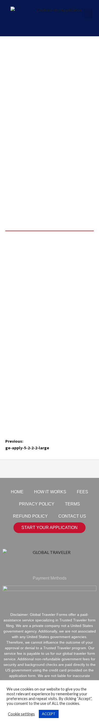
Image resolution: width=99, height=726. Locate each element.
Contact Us (72, 516)
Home (17, 492)
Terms (72, 504)
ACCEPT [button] (48, 714)
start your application (49, 527)
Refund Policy (30, 516)
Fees (82, 492)
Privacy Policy (36, 504)
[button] (88, 13)
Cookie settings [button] (21, 714)
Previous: (27, 444)
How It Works (50, 492)
